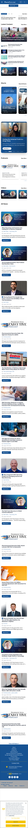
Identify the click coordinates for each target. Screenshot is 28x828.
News (16, 785)
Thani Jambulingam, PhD (8, 371)
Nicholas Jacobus (7, 336)
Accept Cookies (15, 825)
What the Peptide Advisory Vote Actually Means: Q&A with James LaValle (8, 18)
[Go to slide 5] (21, 151)
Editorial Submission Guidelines (14, 753)
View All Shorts (22, 84)
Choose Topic (12, 5)
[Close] (25, 803)
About (14, 747)
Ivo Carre (5, 623)
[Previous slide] (3, 132)
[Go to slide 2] (10, 151)
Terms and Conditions (14, 758)
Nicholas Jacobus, (7, 692)
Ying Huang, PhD (13, 231)
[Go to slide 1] (6, 151)
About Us (11, 785)
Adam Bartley (6, 479)
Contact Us (14, 750)
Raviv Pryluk (6, 302)
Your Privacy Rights (14, 759)
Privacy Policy (14, 756)
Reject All (16, 821)
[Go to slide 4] (17, 151)
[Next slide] (24, 132)
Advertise (14, 749)
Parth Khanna (12, 266)
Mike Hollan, (6, 231)
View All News (13, 743)
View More (24, 14)
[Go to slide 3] (14, 151)
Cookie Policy (11, 815)
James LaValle (14, 692)
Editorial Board (14, 752)
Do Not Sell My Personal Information (14, 755)
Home (5, 785)
